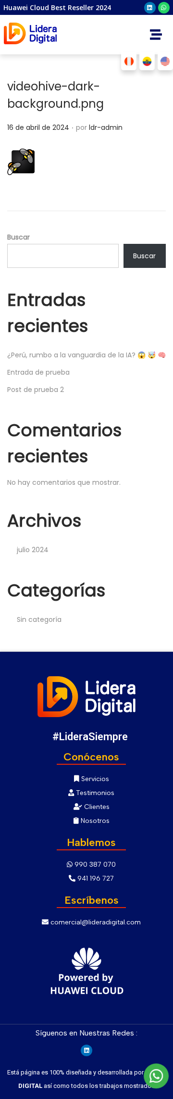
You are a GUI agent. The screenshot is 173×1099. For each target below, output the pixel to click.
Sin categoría (39, 619)
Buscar (18, 237)
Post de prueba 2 (35, 389)
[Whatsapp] (164, 7)
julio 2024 (33, 550)
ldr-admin (106, 127)
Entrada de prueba (38, 372)
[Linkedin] (150, 7)
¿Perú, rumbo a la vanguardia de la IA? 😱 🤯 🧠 (86, 355)
